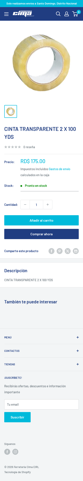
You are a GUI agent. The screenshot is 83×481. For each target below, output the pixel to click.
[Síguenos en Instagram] (15, 452)
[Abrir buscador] (58, 14)
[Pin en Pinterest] (60, 251)
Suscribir (17, 417)
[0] (75, 13)
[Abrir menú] (6, 14)
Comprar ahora (41, 234)
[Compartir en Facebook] (51, 251)
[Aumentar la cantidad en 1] (47, 204)
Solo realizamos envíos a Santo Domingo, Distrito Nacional (41, 3)
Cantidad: (11, 204)
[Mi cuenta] (66, 14)
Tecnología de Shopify (17, 472)
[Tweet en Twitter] (68, 251)
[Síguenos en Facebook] (7, 452)
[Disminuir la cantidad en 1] (25, 204)
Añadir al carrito (41, 220)
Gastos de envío (59, 169)
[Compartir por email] (76, 251)
